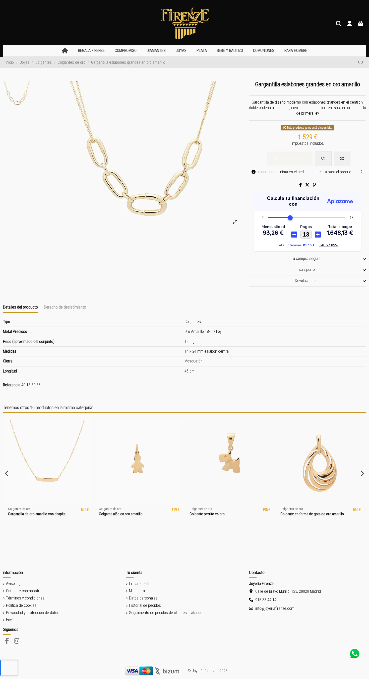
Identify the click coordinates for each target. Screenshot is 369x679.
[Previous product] (359, 62)
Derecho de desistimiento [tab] (65, 307)
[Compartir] (300, 185)
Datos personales (143, 598)
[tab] (307, 258)
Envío (10, 619)
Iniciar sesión (139, 583)
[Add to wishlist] (323, 159)
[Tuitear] (307, 185)
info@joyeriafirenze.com (274, 608)
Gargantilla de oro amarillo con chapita (37, 514)
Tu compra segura (306, 258)
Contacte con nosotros (24, 590)
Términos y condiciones (25, 598)
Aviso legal (14, 583)
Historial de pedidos (145, 605)
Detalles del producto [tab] (20, 307)
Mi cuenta (137, 590)
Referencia (11, 385)
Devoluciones (306, 280)
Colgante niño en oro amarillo (121, 514)
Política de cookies (21, 605)
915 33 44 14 (265, 599)
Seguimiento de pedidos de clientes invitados (165, 612)
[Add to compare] (342, 159)
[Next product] (362, 62)
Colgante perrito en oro (207, 514)
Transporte (306, 269)
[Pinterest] (314, 185)
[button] (91, 50)
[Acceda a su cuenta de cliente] (349, 24)
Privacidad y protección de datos (32, 612)
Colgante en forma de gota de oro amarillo (312, 514)
